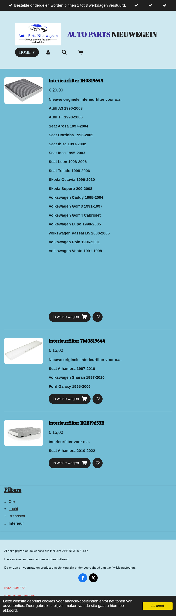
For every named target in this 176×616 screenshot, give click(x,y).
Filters (12, 489)
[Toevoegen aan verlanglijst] (98, 317)
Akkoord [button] (157, 606)
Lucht (13, 509)
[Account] (48, 52)
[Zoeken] (64, 52)
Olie (12, 501)
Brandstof (17, 516)
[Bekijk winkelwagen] (80, 52)
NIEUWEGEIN (112, 34)
